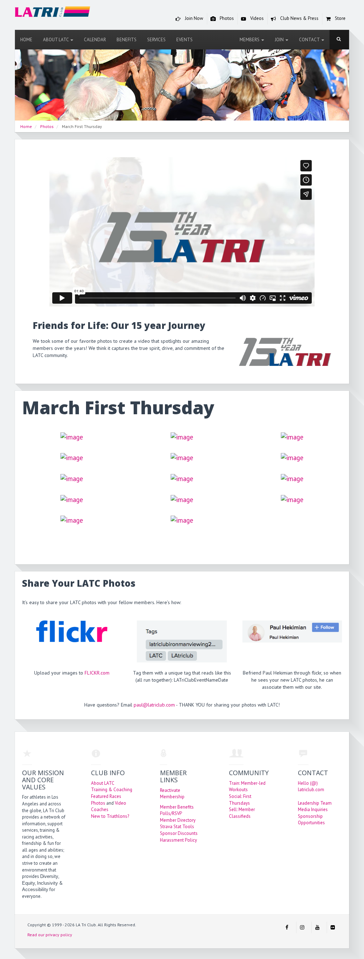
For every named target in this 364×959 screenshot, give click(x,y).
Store (340, 18)
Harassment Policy (178, 840)
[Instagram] (302, 927)
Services (156, 40)
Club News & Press (298, 18)
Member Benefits (177, 807)
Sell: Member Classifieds (242, 812)
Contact (310, 40)
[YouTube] (317, 927)
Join (280, 40)
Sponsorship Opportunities (311, 819)
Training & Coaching (111, 790)
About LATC (56, 40)
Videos (256, 18)
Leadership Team (315, 803)
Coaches (99, 809)
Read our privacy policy (49, 934)
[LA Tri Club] (52, 13)
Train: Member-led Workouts (247, 786)
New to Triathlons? (110, 816)
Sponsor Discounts (179, 833)
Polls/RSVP (171, 813)
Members (250, 40)
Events (184, 40)
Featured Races (106, 796)
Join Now (193, 18)
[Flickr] (332, 927)
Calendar (95, 40)
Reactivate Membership (172, 793)
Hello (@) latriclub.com (311, 786)
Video (120, 803)
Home (26, 40)
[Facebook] (287, 927)
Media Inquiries (313, 809)
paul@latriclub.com (154, 705)
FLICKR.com (97, 673)
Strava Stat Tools (177, 827)
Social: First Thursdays (240, 799)
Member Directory (178, 820)
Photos (226, 18)
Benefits (126, 40)
